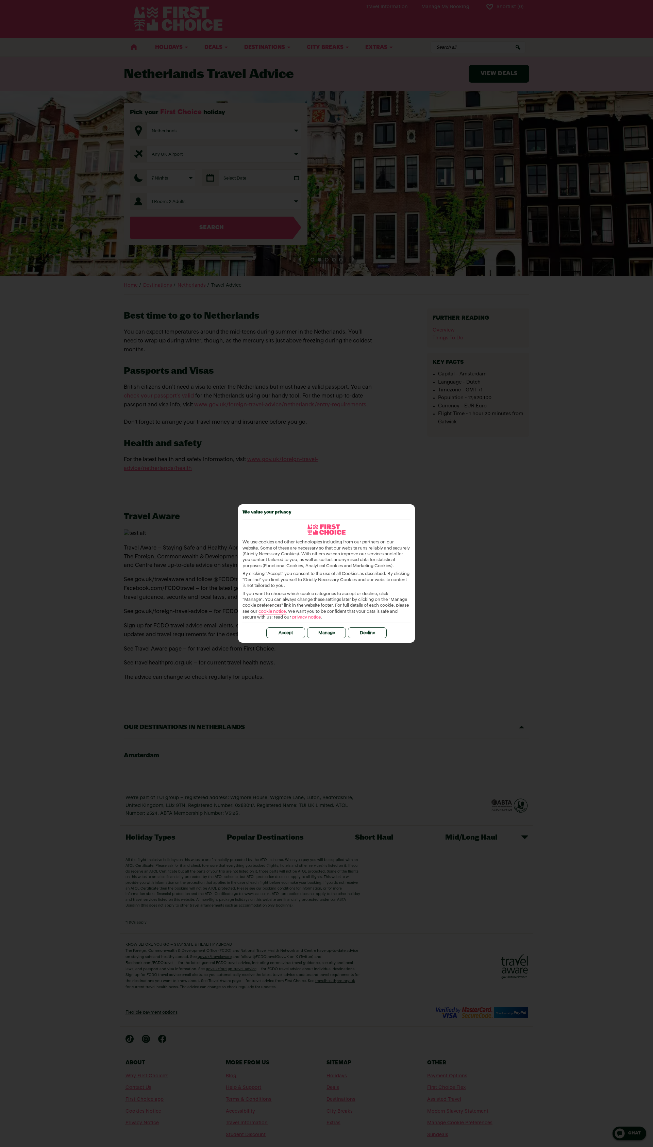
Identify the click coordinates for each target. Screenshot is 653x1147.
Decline (367, 633)
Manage (326, 633)
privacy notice (306, 617)
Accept (286, 633)
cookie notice (272, 611)
